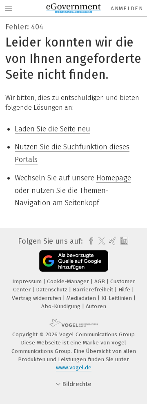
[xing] (111, 241)
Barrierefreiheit (94, 289)
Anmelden (127, 8)
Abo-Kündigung (61, 306)
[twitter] (99, 241)
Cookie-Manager (69, 281)
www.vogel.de (73, 367)
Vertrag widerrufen (37, 298)
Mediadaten (82, 298)
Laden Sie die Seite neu (52, 128)
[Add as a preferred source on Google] (73, 261)
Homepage (113, 177)
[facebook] (89, 241)
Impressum (27, 281)
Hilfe (125, 289)
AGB (100, 281)
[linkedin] (123, 241)
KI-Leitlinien (117, 298)
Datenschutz (52, 289)
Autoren (96, 306)
